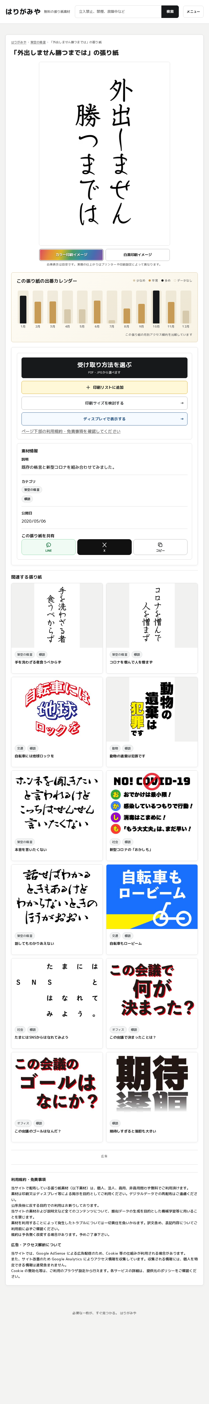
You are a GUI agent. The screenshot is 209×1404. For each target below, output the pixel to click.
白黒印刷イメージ (138, 254)
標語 (27, 499)
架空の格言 (38, 42)
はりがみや (23, 12)
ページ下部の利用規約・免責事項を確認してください (71, 431)
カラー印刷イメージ (71, 254)
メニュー (193, 11)
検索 (170, 11)
